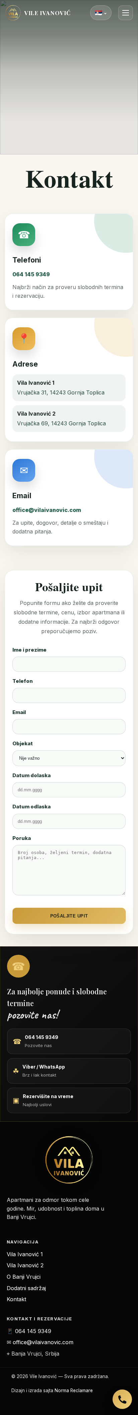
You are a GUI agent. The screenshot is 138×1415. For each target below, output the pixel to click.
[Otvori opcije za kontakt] (122, 1399)
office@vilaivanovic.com (46, 510)
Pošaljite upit (69, 915)
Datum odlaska (31, 806)
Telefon (22, 681)
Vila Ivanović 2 (25, 1265)
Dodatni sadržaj (26, 1288)
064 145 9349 (31, 274)
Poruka (21, 838)
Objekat (22, 743)
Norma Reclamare (74, 1390)
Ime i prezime (29, 650)
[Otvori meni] (125, 12)
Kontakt (16, 1299)
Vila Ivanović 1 (25, 1254)
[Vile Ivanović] (69, 1160)
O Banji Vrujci (24, 1276)
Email (19, 712)
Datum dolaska (31, 775)
